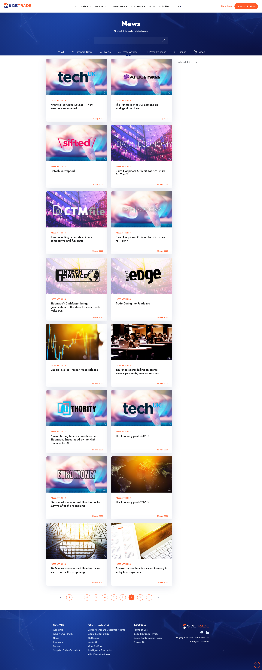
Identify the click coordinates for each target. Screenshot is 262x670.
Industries (100, 6)
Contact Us (139, 642)
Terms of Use (140, 629)
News (56, 638)
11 (149, 597)
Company (164, 6)
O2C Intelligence (79, 6)
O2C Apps (93, 638)
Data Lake (226, 6)
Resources (137, 6)
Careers (57, 646)
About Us (58, 629)
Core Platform (95, 646)
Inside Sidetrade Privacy (145, 634)
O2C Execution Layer (99, 654)
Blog (152, 6)
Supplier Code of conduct (66, 650)
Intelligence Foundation (100, 650)
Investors (58, 642)
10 (140, 597)
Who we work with (63, 634)
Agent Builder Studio (99, 634)
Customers (119, 6)
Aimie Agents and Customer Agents (106, 629)
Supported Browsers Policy (147, 638)
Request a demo (246, 6)
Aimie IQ (92, 642)
